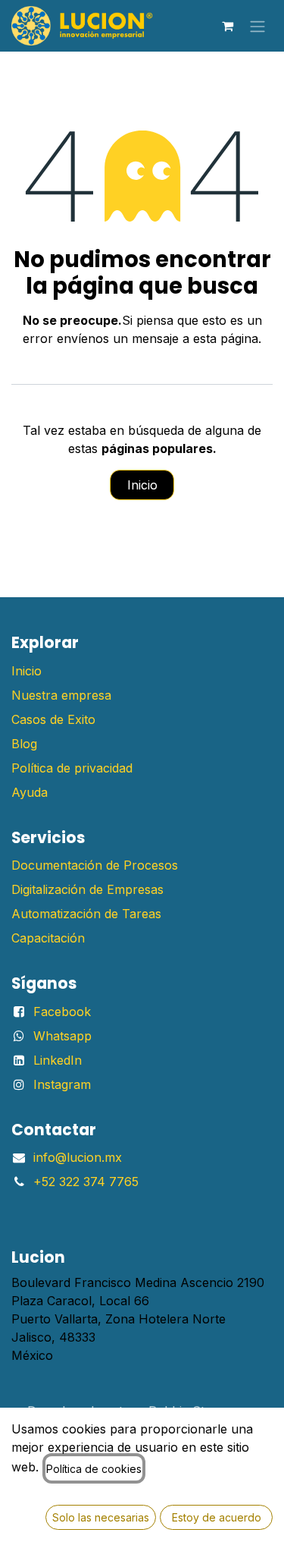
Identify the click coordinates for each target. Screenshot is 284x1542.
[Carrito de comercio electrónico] (227, 26)
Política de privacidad (72, 768)
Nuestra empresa (61, 695)
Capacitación (48, 938)
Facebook (62, 1011)
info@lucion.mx (77, 1157)
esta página (225, 338)
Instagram (62, 1084)
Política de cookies (94, 1468)
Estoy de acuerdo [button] (216, 1517)
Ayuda (29, 792)
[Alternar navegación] (257, 26)
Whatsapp (62, 1035)
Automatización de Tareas (86, 913)
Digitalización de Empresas (87, 889)
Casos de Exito (53, 719)
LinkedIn (57, 1060)
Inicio (142, 484)
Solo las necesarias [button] (100, 1517)
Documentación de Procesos (94, 865)
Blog (24, 743)
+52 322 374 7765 (86, 1181)
